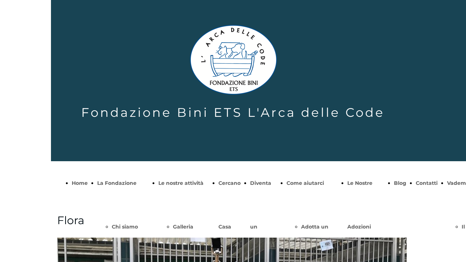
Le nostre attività (181, 183)
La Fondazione (117, 183)
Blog (400, 183)
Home (80, 183)
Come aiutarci (305, 183)
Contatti (427, 183)
